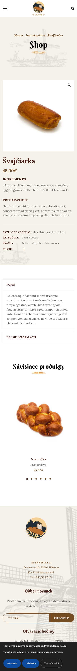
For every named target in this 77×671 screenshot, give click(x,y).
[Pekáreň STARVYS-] (38, 8)
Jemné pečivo (30, 237)
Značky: (8, 243)
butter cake (29, 243)
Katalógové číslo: (17, 232)
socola (55, 243)
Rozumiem (12, 663)
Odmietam (31, 663)
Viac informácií (54, 652)
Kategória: (11, 237)
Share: (7, 249)
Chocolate (43, 243)
